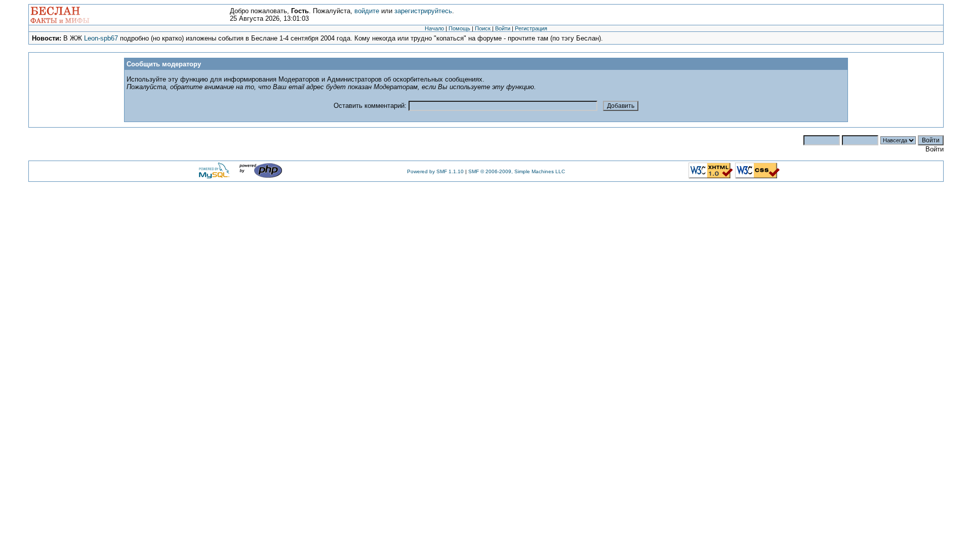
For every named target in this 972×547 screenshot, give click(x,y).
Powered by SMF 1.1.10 (435, 171)
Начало (434, 28)
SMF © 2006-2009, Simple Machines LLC (516, 171)
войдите (366, 11)
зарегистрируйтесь (423, 11)
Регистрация (531, 28)
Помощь (459, 28)
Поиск (483, 28)
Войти (502, 28)
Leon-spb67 (101, 38)
